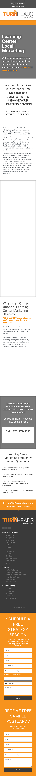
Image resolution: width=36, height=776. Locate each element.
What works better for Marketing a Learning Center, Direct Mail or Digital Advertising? (15, 483)
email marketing (8, 157)
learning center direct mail (20, 155)
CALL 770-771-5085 (18, 6)
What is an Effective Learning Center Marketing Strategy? (15, 469)
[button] (33, 22)
